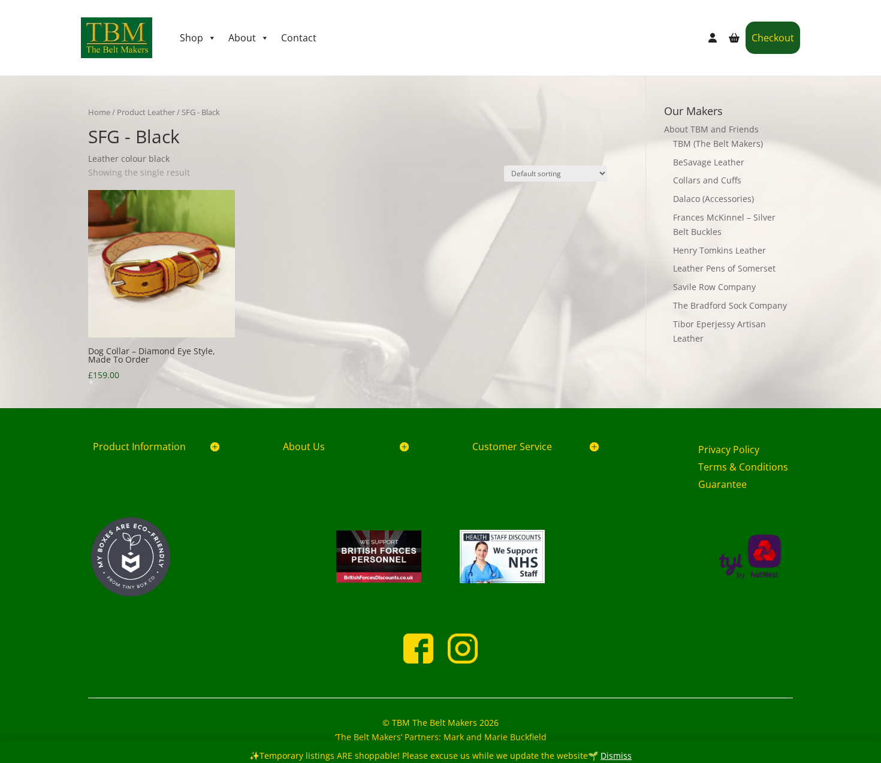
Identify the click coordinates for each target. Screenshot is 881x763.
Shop (191, 37)
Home (99, 112)
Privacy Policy (728, 449)
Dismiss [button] (616, 755)
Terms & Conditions (743, 467)
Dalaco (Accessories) (713, 198)
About (242, 37)
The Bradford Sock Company (730, 305)
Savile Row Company (714, 286)
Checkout (773, 37)
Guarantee (722, 484)
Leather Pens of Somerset (724, 268)
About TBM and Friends (711, 129)
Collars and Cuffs (707, 180)
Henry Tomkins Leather (719, 250)
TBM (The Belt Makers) (718, 143)
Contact (298, 37)
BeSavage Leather (708, 162)
